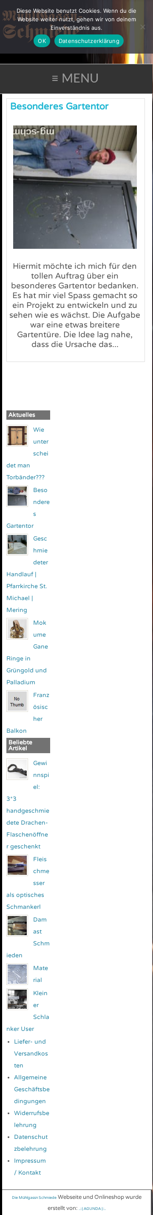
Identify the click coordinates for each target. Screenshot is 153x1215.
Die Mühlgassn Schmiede (34, 1197)
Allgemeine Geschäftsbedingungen (32, 1089)
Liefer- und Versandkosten (31, 1053)
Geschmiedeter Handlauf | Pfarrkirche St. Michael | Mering (27, 574)
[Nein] (142, 27)
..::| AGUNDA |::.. (92, 1208)
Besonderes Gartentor (59, 106)
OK (42, 40)
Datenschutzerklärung (89, 40)
